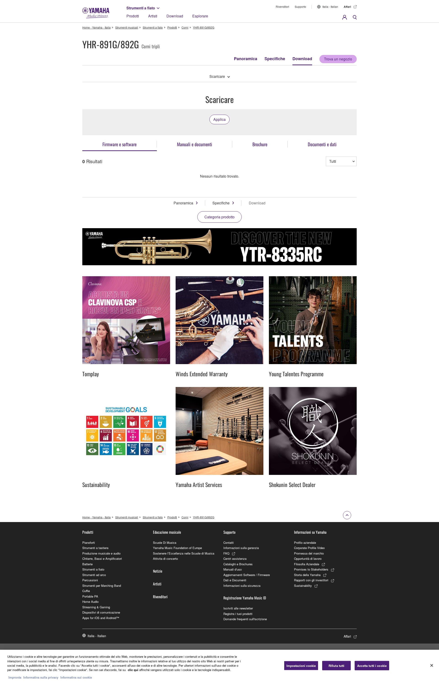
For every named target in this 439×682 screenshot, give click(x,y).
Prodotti (132, 16)
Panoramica (245, 59)
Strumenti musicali (126, 27)
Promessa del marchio (309, 553)
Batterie (87, 564)
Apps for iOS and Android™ (100, 618)
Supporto (300, 6)
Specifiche (275, 59)
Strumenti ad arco (94, 575)
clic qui (133, 670)
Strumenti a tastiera (95, 548)
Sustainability (303, 585)
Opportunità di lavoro (307, 558)
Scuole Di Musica (164, 542)
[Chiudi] (432, 665)
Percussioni (90, 580)
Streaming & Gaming (96, 607)
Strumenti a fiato (140, 8)
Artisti (152, 16)
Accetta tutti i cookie (372, 665)
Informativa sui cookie (76, 677)
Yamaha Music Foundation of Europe (177, 548)
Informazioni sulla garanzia (241, 548)
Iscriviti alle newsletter (238, 608)
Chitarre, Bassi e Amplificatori (102, 558)
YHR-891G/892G (203, 27)
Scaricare (217, 76)
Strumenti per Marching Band (101, 585)
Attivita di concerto (165, 558)
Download (174, 16)
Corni (185, 27)
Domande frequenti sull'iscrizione (245, 619)
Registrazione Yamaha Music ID (244, 598)
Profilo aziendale (305, 542)
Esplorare (200, 16)
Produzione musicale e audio (101, 553)
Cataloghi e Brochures (238, 564)
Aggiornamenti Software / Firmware (246, 575)
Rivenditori (282, 6)
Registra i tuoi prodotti (237, 614)
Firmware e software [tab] (119, 144)
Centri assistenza (234, 558)
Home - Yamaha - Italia (96, 27)
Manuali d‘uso (232, 569)
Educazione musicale (167, 532)
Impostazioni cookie (301, 665)
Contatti (228, 542)
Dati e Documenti (234, 580)
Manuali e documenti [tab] (194, 144)
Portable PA (90, 596)
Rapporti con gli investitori (311, 580)
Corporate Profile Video (309, 548)
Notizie (157, 571)
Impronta (14, 677)
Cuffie (86, 591)
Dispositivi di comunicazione (101, 612)
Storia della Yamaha (307, 575)
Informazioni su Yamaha (310, 532)
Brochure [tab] (259, 144)
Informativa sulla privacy (40, 677)
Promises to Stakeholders (311, 569)
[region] (219, 666)
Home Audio (90, 601)
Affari (347, 7)
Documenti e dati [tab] (322, 144)
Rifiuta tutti (337, 665)
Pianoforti (88, 542)
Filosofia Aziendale (306, 564)
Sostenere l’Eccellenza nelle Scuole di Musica (183, 553)
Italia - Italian (330, 6)
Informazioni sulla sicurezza (241, 585)
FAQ (226, 553)
